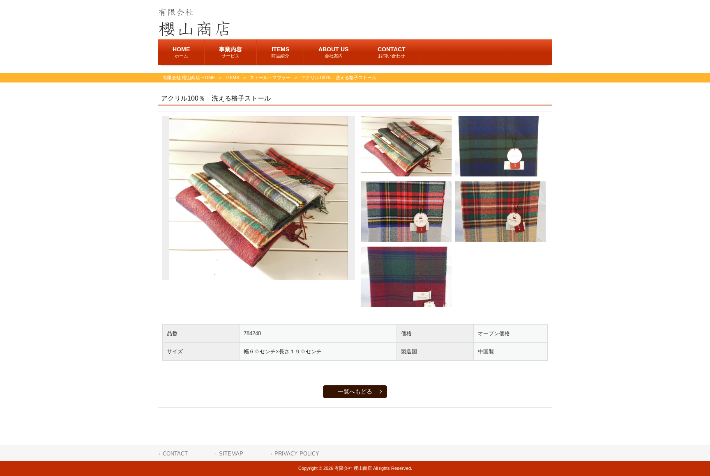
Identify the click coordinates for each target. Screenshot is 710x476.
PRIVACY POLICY (296, 454)
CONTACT (175, 454)
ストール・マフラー (270, 77)
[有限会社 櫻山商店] (194, 34)
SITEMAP (231, 454)
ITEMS (232, 77)
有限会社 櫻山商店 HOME (189, 77)
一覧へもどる (355, 391)
